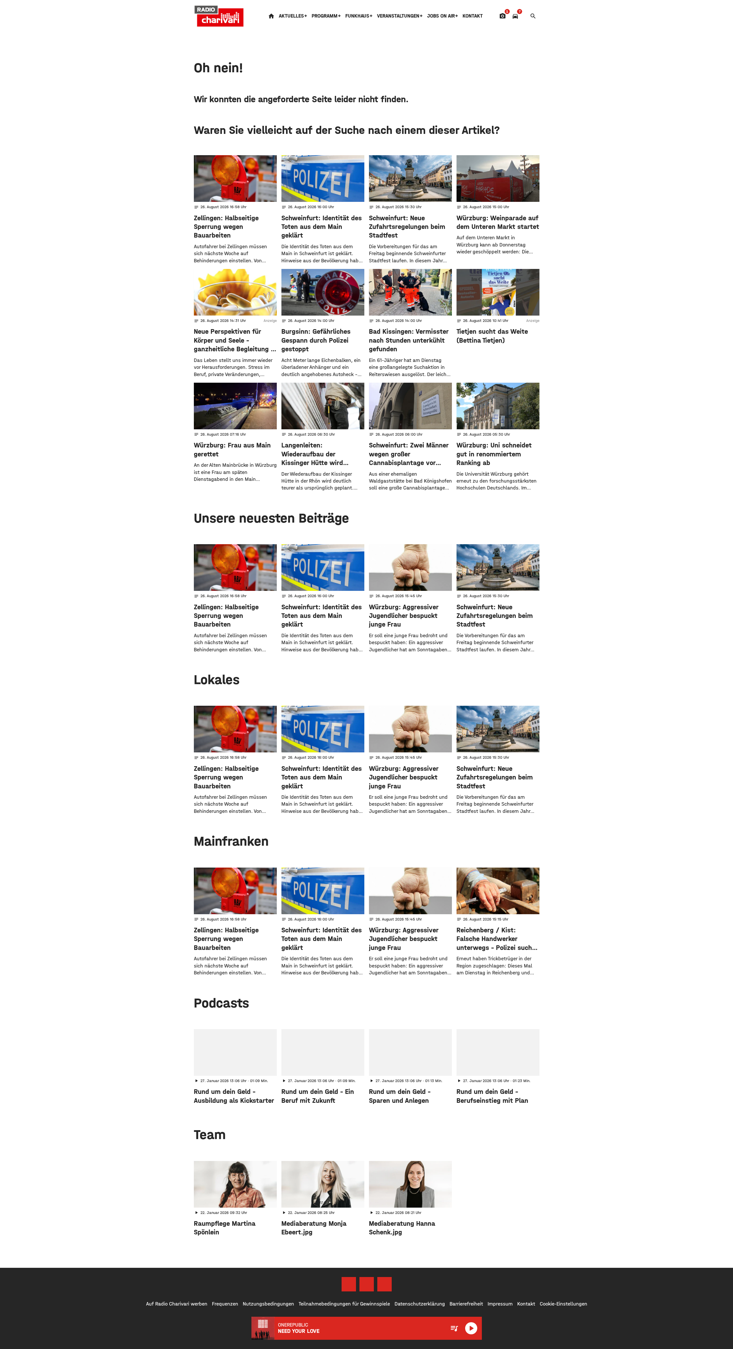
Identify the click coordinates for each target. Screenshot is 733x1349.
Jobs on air (441, 16)
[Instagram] (366, 1284)
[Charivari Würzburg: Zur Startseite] (219, 16)
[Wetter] (524, 16)
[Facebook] (349, 1284)
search (533, 16)
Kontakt (473, 16)
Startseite (271, 16)
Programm (325, 16)
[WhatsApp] (384, 1284)
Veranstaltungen (398, 16)
